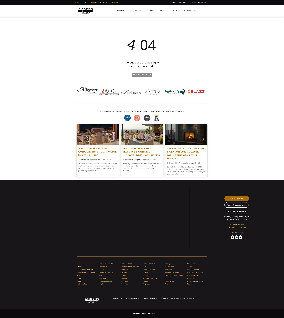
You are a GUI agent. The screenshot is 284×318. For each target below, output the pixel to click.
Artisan (79, 278)
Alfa (78, 264)
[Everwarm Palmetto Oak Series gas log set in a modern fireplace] (186, 134)
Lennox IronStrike (149, 264)
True (166, 284)
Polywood (146, 284)
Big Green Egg (82, 284)
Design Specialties (105, 281)
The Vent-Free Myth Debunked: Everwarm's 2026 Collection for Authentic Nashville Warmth (185, 153)
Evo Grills (124, 272)
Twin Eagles (191, 264)
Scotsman (168, 269)
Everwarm (124, 269)
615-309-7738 (80, 2)
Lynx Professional (149, 269)
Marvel (145, 275)
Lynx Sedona (147, 272)
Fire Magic (124, 281)
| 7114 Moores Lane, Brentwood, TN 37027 (102, 2)
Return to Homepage (142, 74)
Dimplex (101, 284)
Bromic (101, 269)
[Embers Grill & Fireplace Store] (85, 10)
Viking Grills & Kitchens (195, 272)
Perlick (145, 281)
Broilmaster (103, 267)
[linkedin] (240, 237)
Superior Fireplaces (172, 272)
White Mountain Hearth (195, 281)
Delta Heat (102, 278)
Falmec (123, 275)
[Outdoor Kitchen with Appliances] (98, 134)
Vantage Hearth (193, 269)
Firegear (124, 278)
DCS (100, 275)
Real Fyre (168, 264)
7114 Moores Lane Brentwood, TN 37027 (236, 226)
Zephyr (189, 284)
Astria (79, 281)
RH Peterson (169, 267)
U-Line (189, 267)
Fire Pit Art (124, 284)
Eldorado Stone (126, 264)
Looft (144, 267)
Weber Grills (191, 278)
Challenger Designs (106, 272)
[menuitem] (174, 2)
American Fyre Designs (85, 269)
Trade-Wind (169, 281)
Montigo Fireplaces (150, 278)
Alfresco (80, 267)
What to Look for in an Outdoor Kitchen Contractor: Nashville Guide (97, 152)
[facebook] (232, 237)
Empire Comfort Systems (130, 267)
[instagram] (236, 237)
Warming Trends (193, 275)
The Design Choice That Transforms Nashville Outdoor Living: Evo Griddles (141, 152)
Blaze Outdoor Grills (106, 264)
